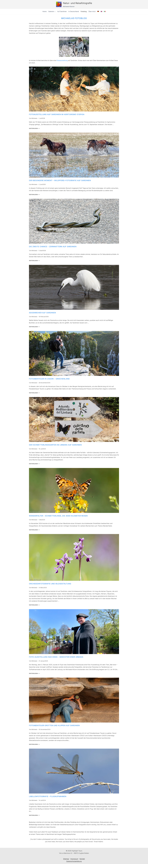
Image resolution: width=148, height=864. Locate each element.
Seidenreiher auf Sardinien (42, 313)
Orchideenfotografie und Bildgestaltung (50, 584)
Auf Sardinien (62, 11)
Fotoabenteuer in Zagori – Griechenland (49, 379)
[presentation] (74, 89)
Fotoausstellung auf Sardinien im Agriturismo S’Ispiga (56, 114)
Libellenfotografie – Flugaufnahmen (47, 796)
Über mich (92, 11)
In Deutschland (73, 11)
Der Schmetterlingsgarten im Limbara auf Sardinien (55, 445)
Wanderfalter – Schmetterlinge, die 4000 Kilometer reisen (58, 516)
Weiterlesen (34, 128)
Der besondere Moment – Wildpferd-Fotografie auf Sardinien (60, 180)
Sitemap (66, 859)
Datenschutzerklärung (74, 861)
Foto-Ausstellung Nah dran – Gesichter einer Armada (56, 657)
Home (44, 11)
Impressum (74, 859)
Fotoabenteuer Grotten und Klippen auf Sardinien (54, 725)
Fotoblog (84, 11)
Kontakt (82, 859)
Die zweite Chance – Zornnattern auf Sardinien (52, 247)
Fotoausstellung (62, 60)
